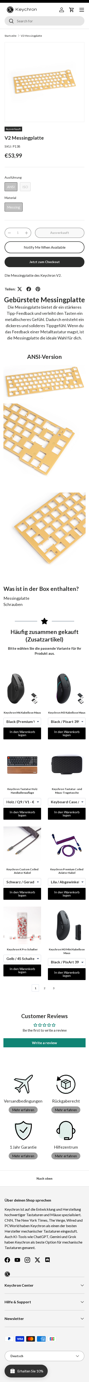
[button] (72, 10)
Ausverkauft (59, 233)
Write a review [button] (44, 1042)
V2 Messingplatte (31, 35)
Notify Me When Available (44, 247)
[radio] (11, 186)
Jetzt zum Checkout (44, 262)
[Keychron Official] (7, 1274)
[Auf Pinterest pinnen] (37, 289)
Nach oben (44, 1178)
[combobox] (44, 21)
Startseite (10, 35)
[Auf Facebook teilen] (28, 289)
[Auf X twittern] (19, 289)
